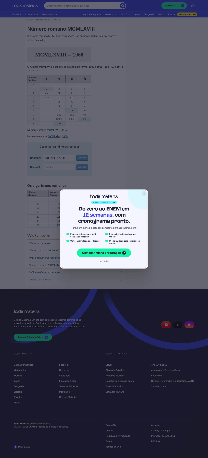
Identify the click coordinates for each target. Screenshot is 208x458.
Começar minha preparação (101, 253)
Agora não (104, 261)
